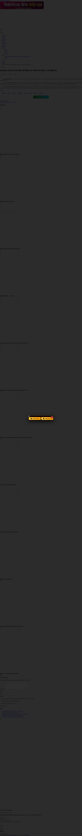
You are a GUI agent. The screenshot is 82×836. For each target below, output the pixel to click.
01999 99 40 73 (34, 418)
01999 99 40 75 (47, 418)
